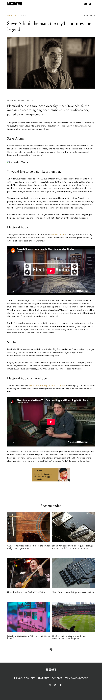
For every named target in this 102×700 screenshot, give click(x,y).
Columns (22, 15)
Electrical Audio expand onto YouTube (47, 386)
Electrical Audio (57, 235)
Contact (57, 678)
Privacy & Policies (24, 678)
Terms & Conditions (76, 678)
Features (11, 15)
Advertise (43, 678)
